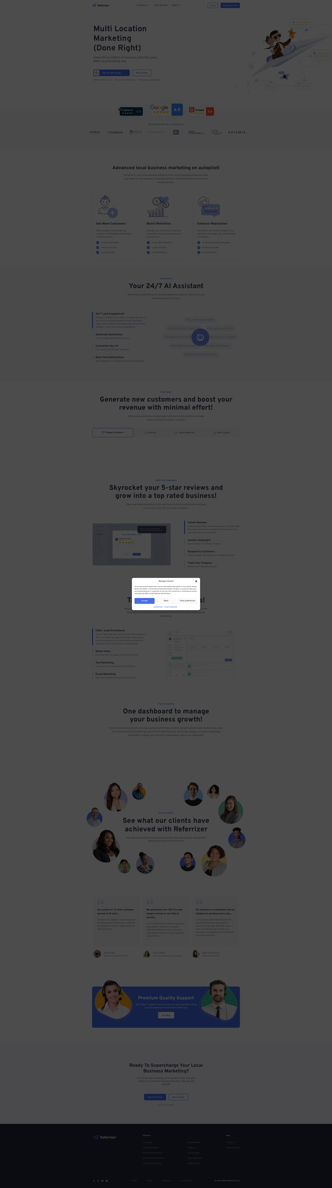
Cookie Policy (158, 607)
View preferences (187, 601)
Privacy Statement (170, 607)
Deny (166, 601)
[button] (196, 581)
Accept (144, 601)
